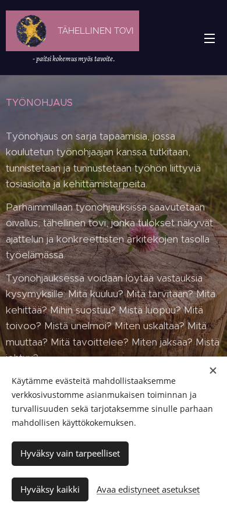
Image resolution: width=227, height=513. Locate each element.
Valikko (209, 37)
